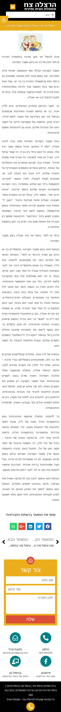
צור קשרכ (29, 695)
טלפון (45, 649)
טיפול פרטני (13, 686)
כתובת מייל (15, 649)
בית (54, 686)
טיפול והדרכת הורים (46, 690)
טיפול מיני (37, 686)
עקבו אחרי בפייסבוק (45, 676)
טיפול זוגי (25, 686)
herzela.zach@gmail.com (15, 652)
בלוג (12, 690)
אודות (47, 686)
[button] (12, 6)
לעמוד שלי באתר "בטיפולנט (15, 676)
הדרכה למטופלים (25, 690)
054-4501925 (45, 652)
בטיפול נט (15, 672)
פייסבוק (46, 672)
